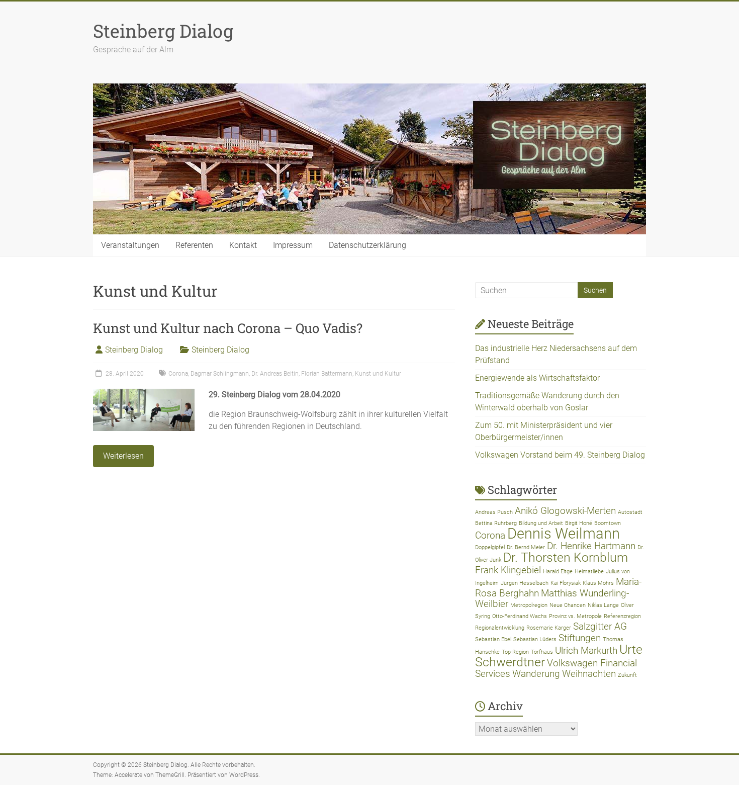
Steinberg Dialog (163, 31)
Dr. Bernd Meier (526, 547)
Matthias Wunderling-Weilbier (552, 598)
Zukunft (627, 675)
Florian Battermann (326, 373)
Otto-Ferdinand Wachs (519, 616)
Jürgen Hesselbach (524, 583)
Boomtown (607, 523)
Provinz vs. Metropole (575, 616)
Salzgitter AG (600, 626)
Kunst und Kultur (378, 373)
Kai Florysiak (565, 583)
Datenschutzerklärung (367, 245)
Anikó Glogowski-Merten (565, 510)
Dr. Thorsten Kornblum (565, 557)
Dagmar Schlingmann (220, 373)
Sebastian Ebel (493, 639)
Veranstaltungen (130, 245)
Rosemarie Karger (548, 628)
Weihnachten (589, 673)
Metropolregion (528, 605)
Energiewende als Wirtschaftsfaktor (537, 378)
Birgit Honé (578, 523)
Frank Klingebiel (508, 570)
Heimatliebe (589, 571)
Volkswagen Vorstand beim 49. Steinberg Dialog (560, 455)
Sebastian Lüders (535, 639)
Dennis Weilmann (563, 533)
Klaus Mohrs (598, 583)
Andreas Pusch (494, 512)
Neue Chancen (567, 605)
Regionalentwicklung (499, 628)
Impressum (293, 245)
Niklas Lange (603, 605)
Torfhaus (542, 652)
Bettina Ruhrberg (496, 523)
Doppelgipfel (490, 547)
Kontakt (243, 245)
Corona (178, 373)
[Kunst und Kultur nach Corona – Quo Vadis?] (144, 393)
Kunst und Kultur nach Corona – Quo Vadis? (227, 327)
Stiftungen (580, 638)
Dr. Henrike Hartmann (591, 546)
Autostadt (630, 512)
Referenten (194, 245)
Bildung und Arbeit (541, 523)
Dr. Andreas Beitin (275, 373)
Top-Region (515, 652)
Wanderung (536, 673)
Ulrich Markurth (586, 650)
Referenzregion (622, 616)
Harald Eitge (558, 571)
